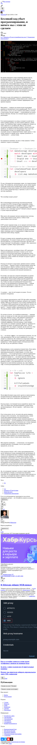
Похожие (13, 686)
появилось (32, 596)
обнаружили (26, 590)
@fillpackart (12, 522)
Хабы (5, 705)
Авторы (6, 708)
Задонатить (4, 499)
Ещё (6, 678)
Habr (10, 743)
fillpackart (3, 14)
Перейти (3, 572)
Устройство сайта (9, 716)
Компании (7, 707)
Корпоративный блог (10, 729)
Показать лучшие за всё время (9, 689)
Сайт (2, 532)
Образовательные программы (13, 734)
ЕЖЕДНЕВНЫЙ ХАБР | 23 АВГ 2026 (12, 576)
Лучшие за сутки (5, 686)
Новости (6, 704)
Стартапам (7, 735)
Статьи (6, 702)
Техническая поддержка (18, 742)
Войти (6, 695)
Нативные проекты (9, 732)
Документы (7, 720)
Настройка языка (5, 742)
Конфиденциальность (10, 723)
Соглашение (7, 722)
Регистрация (8, 696)
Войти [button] (2, 10)
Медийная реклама (9, 731)
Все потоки (6, 1)
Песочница (7, 710)
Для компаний (8, 719)
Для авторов (7, 717)
